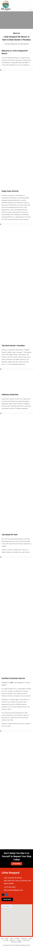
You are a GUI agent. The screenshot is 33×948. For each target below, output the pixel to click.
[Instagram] (3, 894)
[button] (30, 10)
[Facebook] (6, 894)
